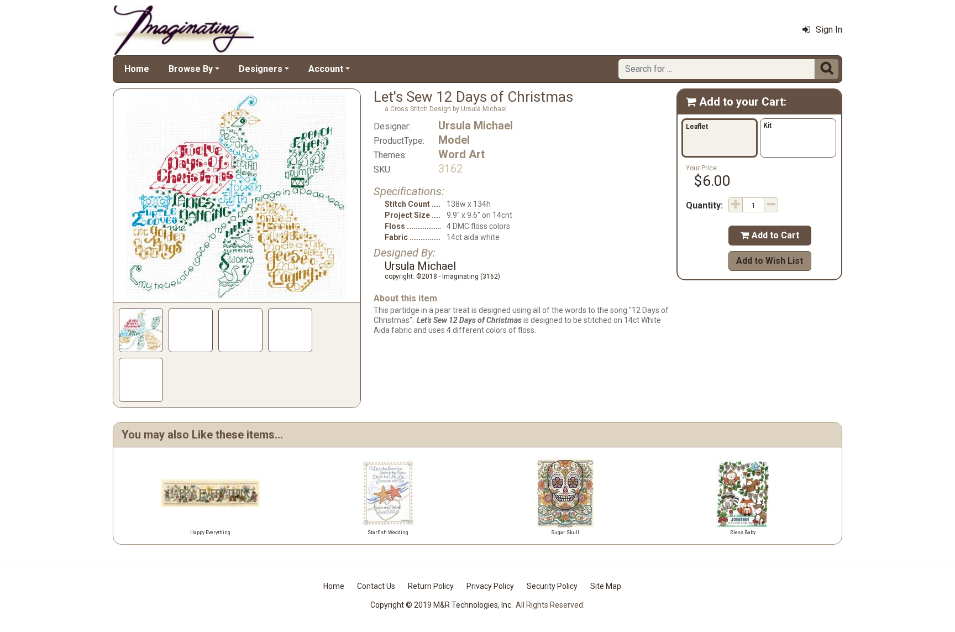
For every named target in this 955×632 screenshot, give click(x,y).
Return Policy (431, 586)
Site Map (605, 586)
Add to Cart (770, 235)
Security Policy (552, 586)
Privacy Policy (490, 586)
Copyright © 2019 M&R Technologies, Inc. (441, 604)
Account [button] (325, 69)
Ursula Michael (475, 125)
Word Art (461, 154)
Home (136, 69)
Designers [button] (260, 69)
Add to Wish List (769, 260)
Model (454, 140)
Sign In (829, 29)
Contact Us (376, 586)
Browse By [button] (191, 69)
